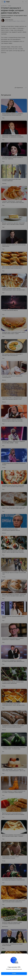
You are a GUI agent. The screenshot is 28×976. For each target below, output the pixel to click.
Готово (14, 973)
